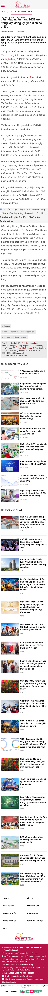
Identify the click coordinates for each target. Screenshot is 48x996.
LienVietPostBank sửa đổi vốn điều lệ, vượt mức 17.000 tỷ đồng (32, 431)
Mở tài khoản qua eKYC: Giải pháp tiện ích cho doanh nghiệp (31, 416)
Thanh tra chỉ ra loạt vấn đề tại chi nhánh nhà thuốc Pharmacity (33, 781)
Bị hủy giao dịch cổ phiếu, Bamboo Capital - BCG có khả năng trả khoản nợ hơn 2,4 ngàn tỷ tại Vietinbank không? (33, 584)
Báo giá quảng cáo (9, 982)
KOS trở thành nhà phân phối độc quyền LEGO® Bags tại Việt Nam (31, 645)
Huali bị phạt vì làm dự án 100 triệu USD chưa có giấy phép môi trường (33, 723)
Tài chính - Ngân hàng (21, 12)
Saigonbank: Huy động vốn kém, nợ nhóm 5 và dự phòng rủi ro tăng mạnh (33, 386)
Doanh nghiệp (9, 913)
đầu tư (32, 77)
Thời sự (6, 898)
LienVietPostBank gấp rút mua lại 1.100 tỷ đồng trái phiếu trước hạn (32, 401)
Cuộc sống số (9, 921)
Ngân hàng (10, 59)
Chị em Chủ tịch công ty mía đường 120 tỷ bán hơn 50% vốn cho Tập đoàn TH (32, 858)
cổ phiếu (6, 326)
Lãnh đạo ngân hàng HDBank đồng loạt (18, 332)
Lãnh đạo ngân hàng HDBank (14, 337)
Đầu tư (4, 12)
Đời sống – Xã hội (35, 921)
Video (5, 928)
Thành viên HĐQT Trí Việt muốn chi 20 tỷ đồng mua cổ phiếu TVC (33, 478)
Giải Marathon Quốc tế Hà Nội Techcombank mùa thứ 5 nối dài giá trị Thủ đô (33, 627)
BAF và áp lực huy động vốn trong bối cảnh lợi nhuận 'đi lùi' (31, 840)
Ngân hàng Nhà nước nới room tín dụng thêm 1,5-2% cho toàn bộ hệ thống (33, 493)
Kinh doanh (8, 906)
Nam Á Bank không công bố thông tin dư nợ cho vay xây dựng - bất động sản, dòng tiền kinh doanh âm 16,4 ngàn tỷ (33, 522)
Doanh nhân (32, 913)
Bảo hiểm (21, 18)
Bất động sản (33, 906)
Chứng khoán (7, 18)
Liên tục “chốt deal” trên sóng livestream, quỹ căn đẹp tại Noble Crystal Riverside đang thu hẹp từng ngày (32, 607)
